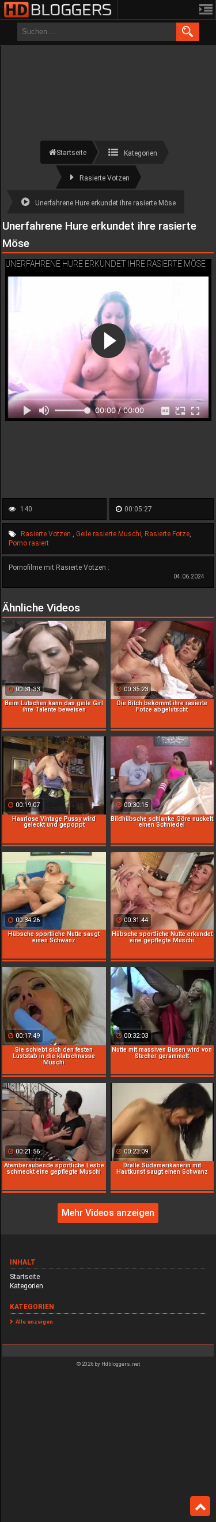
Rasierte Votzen (47, 534)
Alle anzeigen (34, 1321)
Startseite (25, 1277)
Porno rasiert (29, 543)
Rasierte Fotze (167, 534)
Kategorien (26, 1286)
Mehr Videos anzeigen (108, 1212)
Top (200, 1506)
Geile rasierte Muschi (108, 534)
